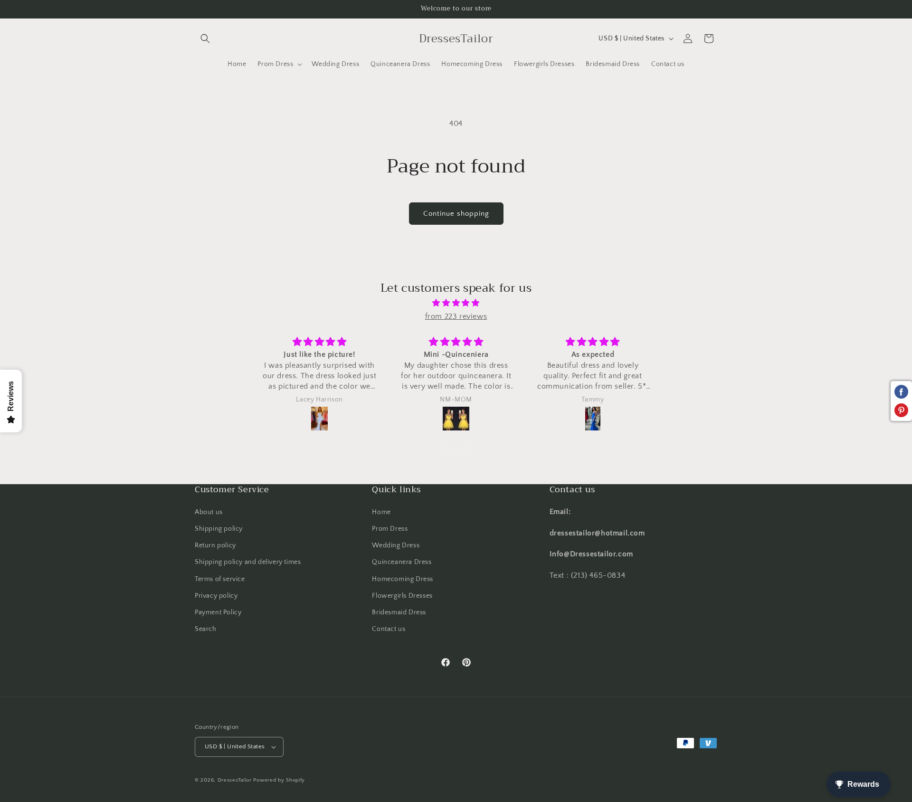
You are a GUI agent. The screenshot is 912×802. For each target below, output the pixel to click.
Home (381, 512)
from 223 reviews (456, 316)
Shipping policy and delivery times (248, 562)
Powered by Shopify (279, 780)
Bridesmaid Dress (399, 612)
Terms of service (220, 578)
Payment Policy (218, 612)
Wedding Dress (395, 545)
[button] (205, 38)
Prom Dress (390, 529)
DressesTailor (235, 780)
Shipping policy (219, 529)
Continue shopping (456, 214)
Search (206, 629)
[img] (456, 303)
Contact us (388, 629)
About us (209, 512)
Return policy (215, 545)
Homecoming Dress (402, 578)
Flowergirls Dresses (402, 596)
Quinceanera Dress (401, 562)
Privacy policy (216, 596)
